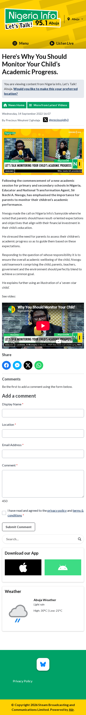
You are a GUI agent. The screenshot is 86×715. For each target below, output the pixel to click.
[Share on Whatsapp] (38, 365)
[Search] (79, 539)
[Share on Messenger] (17, 365)
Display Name (12, 404)
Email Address (13, 445)
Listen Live (65, 43)
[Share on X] (28, 365)
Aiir (71, 709)
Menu (24, 43)
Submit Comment (19, 527)
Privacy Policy (22, 681)
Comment (10, 465)
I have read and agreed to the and (46, 513)
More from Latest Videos (50, 105)
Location (9, 424)
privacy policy (57, 510)
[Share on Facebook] (6, 365)
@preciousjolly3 (59, 119)
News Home (16, 105)
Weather (13, 591)
